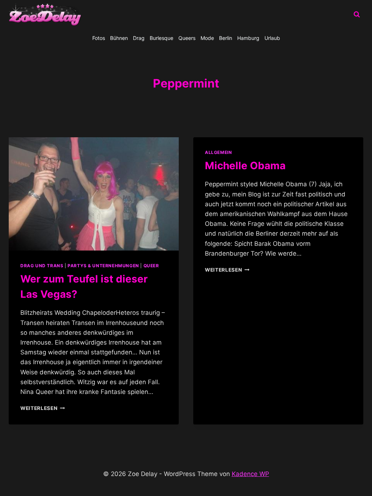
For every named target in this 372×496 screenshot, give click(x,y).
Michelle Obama (245, 165)
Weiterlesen (42, 408)
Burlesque (161, 38)
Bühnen (119, 38)
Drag (139, 38)
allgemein (218, 152)
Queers (186, 38)
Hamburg (248, 38)
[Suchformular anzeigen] (356, 14)
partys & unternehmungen (103, 265)
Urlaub (272, 38)
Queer (151, 265)
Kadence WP (250, 473)
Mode (207, 38)
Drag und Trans (41, 265)
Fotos (98, 38)
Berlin (225, 38)
